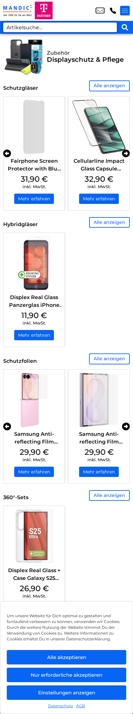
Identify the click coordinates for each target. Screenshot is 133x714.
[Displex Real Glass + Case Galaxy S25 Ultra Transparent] (34, 536)
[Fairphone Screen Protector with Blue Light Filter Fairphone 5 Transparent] (34, 127)
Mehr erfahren (34, 199)
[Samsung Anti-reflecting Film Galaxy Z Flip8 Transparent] (34, 400)
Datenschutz (60, 705)
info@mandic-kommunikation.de (100, 10)
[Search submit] (125, 27)
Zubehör (58, 53)
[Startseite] (17, 10)
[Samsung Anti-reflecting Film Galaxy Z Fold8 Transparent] (99, 400)
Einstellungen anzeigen (66, 693)
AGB (80, 705)
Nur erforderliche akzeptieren (66, 675)
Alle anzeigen (109, 85)
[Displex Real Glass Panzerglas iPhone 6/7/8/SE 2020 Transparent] (34, 263)
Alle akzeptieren (66, 657)
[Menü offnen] (125, 10)
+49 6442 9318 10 (113, 10)
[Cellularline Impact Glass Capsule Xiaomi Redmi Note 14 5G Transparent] (99, 127)
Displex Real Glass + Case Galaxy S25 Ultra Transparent (34, 578)
